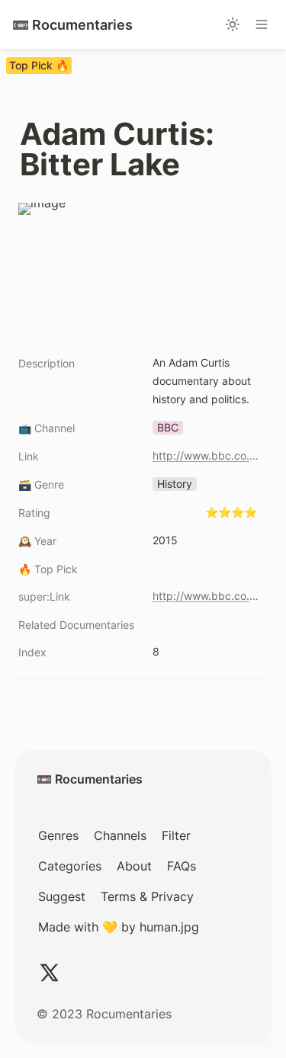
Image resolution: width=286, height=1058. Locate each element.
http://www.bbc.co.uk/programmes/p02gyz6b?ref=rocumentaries (207, 455)
